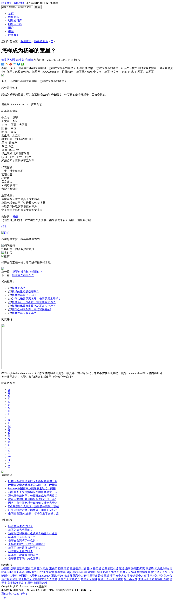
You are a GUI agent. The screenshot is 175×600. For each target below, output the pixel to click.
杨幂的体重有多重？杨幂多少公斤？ (34, 305)
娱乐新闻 (13, 17)
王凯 (54, 575)
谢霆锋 (29, 582)
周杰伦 (158, 568)
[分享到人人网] (18, 64)
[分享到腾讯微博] (14, 64)
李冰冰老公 (165, 575)
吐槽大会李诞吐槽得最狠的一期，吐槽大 (32, 484)
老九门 (35, 572)
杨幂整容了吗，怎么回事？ (24, 558)
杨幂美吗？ (18, 287)
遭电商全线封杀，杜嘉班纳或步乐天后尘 (32, 495)
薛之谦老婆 (116, 579)
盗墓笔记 (63, 568)
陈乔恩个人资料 (79, 575)
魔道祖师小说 (78, 568)
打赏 (4, 226)
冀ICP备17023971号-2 (14, 593)
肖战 (66, 575)
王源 (106, 575)
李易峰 (150, 568)
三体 (89, 568)
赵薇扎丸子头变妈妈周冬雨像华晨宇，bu (32, 492)
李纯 (60, 575)
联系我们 (6, 3)
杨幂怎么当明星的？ (20, 529)
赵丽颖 (5, 568)
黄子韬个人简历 (160, 572)
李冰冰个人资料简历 (150, 579)
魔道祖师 (124, 568)
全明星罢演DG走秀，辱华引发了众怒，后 (33, 513)
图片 (11, 27)
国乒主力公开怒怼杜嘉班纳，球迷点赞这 (32, 502)
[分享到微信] (22, 64)
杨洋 (84, 572)
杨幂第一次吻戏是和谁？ (23, 554)
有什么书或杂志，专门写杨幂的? (31, 309)
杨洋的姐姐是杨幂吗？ (25, 291)
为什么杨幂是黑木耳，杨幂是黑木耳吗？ (36, 298)
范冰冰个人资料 (126, 572)
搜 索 (37, 7)
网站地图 (19, 3)
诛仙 (99, 572)
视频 (11, 31)
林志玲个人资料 (47, 579)
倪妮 (166, 579)
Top (3, 597)
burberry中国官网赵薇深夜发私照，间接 (32, 488)
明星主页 (26, 41)
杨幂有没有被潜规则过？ (27, 271)
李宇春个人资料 (119, 575)
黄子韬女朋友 (16, 582)
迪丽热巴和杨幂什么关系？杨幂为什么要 (32, 533)
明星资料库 (15, 20)
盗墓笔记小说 (110, 568)
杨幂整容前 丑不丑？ (24, 295)
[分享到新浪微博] (10, 64)
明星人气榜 (15, 24)
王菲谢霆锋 (96, 575)
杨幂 (15, 216)
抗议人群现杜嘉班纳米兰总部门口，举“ (32, 499)
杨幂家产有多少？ (23, 275)
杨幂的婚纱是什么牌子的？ (24, 547)
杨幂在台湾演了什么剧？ (23, 540)
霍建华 (20, 568)
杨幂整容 (60, 572)
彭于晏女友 (130, 579)
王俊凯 (53, 568)
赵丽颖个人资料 (28, 575)
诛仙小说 (19, 572)
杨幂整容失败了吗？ (24, 313)
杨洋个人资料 (89, 579)
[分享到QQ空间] (6, 64)
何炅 (69, 572)
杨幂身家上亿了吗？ (20, 551)
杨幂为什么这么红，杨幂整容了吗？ (34, 302)
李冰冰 (154, 575)
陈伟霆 (135, 568)
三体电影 (30, 568)
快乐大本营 (47, 572)
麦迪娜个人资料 (139, 575)
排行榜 (97, 568)
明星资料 (15, 59)
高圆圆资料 (40, 582)
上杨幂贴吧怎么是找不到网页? (26, 544)
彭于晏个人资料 (28, 579)
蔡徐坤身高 (143, 572)
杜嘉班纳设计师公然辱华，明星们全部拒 (32, 510)
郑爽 (142, 568)
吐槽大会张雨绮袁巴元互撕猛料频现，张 (32, 481)
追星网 (5, 59)
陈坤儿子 (103, 579)
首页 (11, 13)
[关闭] (5, 232)
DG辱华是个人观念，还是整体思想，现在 (33, 506)
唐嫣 (28, 572)
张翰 (166, 568)
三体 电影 (43, 568)
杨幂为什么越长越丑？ (22, 537)
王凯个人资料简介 (69, 579)
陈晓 (10, 572)
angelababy (44, 575)
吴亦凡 (76, 572)
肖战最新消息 (9, 579)
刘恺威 (92, 572)
